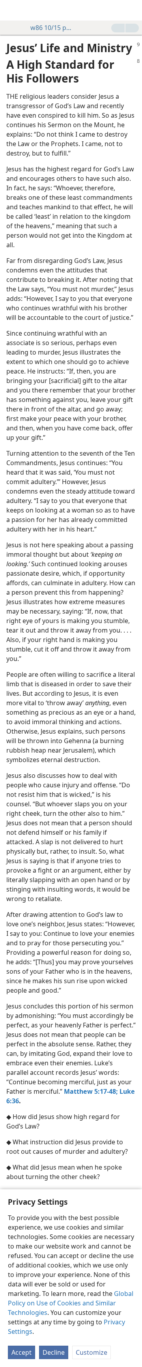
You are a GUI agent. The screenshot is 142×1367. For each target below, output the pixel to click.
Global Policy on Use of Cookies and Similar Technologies (70, 1303)
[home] (12, 10)
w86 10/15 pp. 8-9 (52, 27)
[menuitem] (12, 10)
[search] (132, 10)
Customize (91, 1352)
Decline (54, 1352)
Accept (21, 1352)
